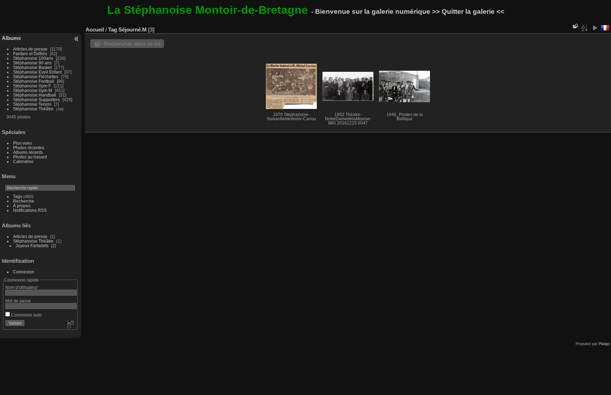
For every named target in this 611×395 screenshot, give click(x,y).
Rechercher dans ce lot (132, 44)
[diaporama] (594, 28)
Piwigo (604, 344)
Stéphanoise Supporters (36, 99)
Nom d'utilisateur (21, 287)
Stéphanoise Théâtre (33, 108)
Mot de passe (18, 300)
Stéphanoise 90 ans (32, 62)
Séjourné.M (132, 30)
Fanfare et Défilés (30, 53)
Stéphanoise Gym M (32, 90)
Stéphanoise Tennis (32, 104)
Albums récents (28, 152)
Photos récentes (28, 147)
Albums (11, 38)
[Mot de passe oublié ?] (70, 324)
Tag (112, 30)
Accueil (95, 30)
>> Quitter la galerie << (468, 11)
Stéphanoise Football (33, 81)
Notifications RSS (30, 210)
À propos (21, 205)
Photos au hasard (30, 157)
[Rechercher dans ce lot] (575, 26)
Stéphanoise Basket (32, 67)
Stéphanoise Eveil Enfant (37, 72)
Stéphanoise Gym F (32, 85)
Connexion (23, 271)
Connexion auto (26, 315)
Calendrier (23, 161)
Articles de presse (30, 49)
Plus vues (22, 143)
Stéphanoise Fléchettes (35, 76)
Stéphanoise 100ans (33, 58)
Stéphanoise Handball (34, 95)
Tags (17, 196)
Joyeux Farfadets (32, 245)
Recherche (23, 201)
